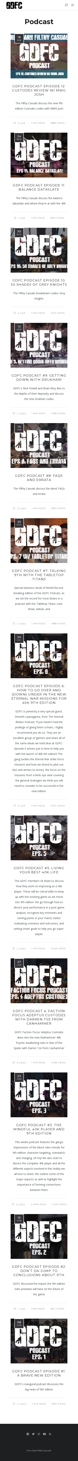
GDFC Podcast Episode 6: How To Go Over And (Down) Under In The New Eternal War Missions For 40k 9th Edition (39, 694)
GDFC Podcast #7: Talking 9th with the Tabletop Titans (39, 575)
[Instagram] (39, 1434)
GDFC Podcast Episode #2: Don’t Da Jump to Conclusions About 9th (39, 1271)
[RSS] (50, 1434)
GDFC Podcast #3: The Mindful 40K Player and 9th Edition (39, 1129)
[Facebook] (28, 1434)
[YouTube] (44, 1434)
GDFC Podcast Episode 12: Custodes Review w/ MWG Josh (39, 90)
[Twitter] (33, 1434)
